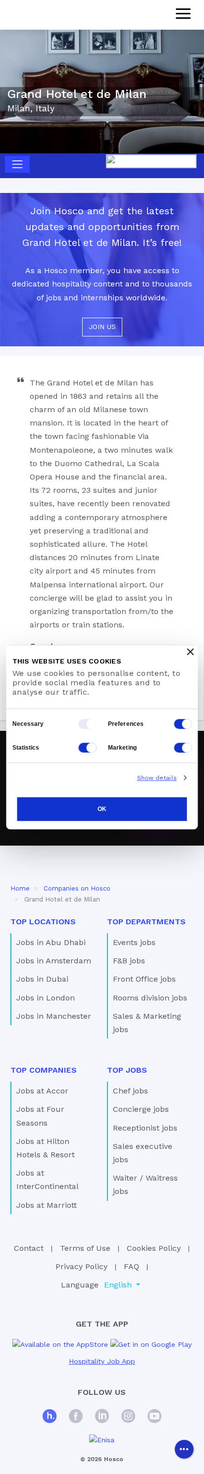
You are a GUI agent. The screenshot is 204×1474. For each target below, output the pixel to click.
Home (20, 888)
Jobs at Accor (42, 1090)
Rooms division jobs (150, 997)
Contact (29, 1248)
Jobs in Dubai (42, 979)
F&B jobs (129, 960)
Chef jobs (130, 1090)
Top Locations (43, 921)
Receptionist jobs (145, 1128)
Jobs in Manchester (53, 1016)
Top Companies (43, 1070)
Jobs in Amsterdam (53, 960)
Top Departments (146, 921)
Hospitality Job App (102, 1361)
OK (102, 809)
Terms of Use (85, 1248)
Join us (102, 327)
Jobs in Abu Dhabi (51, 942)
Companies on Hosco (77, 888)
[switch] (183, 724)
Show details (157, 777)
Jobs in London (45, 997)
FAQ (131, 1266)
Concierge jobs (141, 1109)
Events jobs (134, 942)
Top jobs (127, 1070)
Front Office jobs (144, 979)
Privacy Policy (81, 1266)
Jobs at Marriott (46, 1205)
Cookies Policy (154, 1248)
